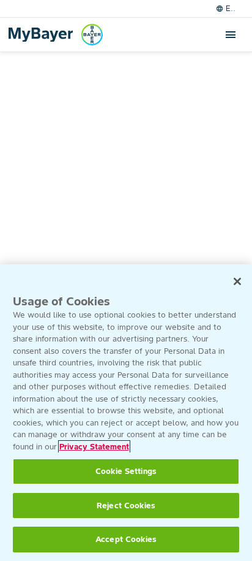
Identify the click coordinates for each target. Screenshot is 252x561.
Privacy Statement (94, 446)
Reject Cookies (126, 505)
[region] (126, 412)
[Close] (237, 281)
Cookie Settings (126, 471)
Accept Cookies (126, 539)
